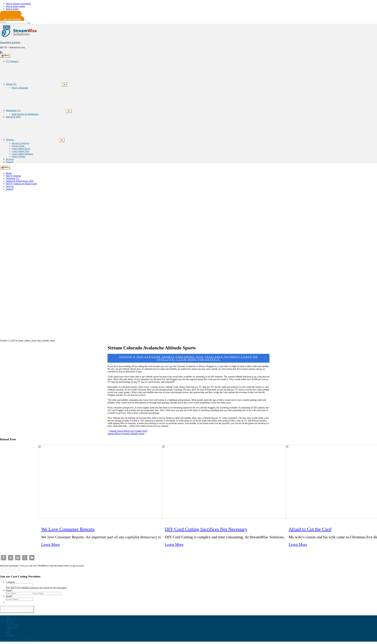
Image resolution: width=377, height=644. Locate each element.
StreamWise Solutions (10, 42)
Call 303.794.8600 (12, 19)
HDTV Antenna (13, 175)
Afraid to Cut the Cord (310, 529)
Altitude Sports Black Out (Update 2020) (128, 431)
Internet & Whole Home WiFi (20, 181)
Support (9, 189)
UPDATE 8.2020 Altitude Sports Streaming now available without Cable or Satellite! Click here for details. (188, 358)
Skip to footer (12, 9)
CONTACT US (10, 570)
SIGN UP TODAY (17, 609)
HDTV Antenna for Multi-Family (21, 183)
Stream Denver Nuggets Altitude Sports (126, 433)
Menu (6, 55)
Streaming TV (12, 178)
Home (9, 173)
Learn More (50, 544)
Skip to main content (15, 6)
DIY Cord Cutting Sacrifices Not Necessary (206, 529)
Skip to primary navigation (18, 3)
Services (10, 186)
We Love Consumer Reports (67, 529)
